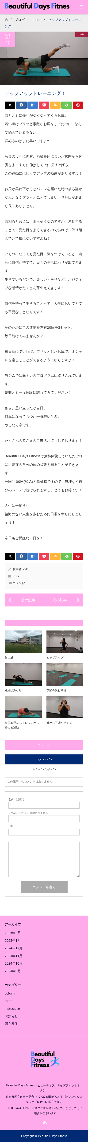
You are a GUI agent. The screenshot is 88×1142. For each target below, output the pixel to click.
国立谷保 (11, 1023)
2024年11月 (14, 956)
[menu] (81, 7)
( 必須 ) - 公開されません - (29, 812)
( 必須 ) (16, 799)
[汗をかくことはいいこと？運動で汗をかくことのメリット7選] (24, 600)
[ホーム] (6, 18)
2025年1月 (13, 940)
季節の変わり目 (56, 690)
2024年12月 (14, 948)
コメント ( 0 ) (44, 759)
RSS (44, 1121)
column (10, 993)
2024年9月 (13, 971)
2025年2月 (13, 932)
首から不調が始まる (59, 723)
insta (81, 34)
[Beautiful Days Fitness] (44, 1075)
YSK (25, 569)
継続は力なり (13, 690)
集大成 (9, 657)
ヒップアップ (54, 657)
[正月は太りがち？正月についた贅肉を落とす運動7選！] (64, 600)
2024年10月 (14, 963)
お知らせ (11, 1016)
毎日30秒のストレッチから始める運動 (22, 725)
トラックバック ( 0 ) (44, 769)
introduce (12, 1008)
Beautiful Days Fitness (52, 1136)
